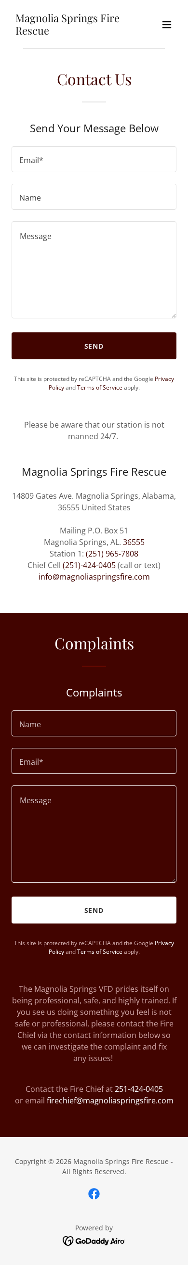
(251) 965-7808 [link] (112, 553)
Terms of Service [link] (99, 387)
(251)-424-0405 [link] (89, 565)
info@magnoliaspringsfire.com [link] (94, 576)
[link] (69, 31)
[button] (166, 24)
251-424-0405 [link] (139, 1089)
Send (94, 346)
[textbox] (94, 159)
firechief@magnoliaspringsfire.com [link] (110, 1100)
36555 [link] (134, 542)
